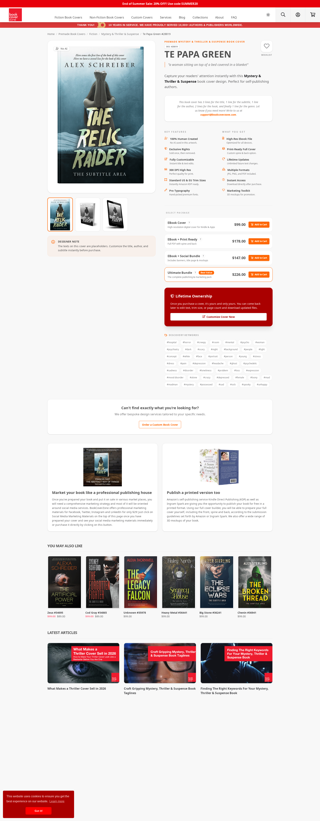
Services (165, 17)
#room (215, 342)
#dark (188, 349)
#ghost (233, 363)
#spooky (246, 384)
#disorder (188, 370)
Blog (182, 17)
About (219, 17)
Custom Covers (142, 17)
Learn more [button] (56, 801)
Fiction (93, 34)
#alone (193, 377)
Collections (200, 17)
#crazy (206, 377)
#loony (253, 377)
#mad (267, 377)
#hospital (171, 342)
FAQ (234, 17)
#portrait (213, 356)
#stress (257, 356)
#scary (201, 349)
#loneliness (205, 370)
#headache (218, 363)
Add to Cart (261, 224)
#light (262, 349)
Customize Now (103, 117)
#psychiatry (173, 349)
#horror (187, 342)
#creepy (201, 342)
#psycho (244, 342)
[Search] (283, 14)
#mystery (189, 384)
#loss (237, 370)
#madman (172, 384)
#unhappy (262, 384)
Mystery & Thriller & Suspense (120, 34)
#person (228, 356)
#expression (252, 370)
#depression (199, 363)
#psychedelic (250, 363)
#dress (170, 363)
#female (239, 377)
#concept (171, 356)
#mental (229, 342)
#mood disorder (175, 377)
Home (51, 34)
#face (199, 356)
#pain (183, 363)
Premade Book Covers (72, 34)
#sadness (172, 370)
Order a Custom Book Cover (160, 424)
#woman (259, 342)
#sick (233, 384)
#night (214, 349)
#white (186, 356)
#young (243, 356)
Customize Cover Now (220, 317)
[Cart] (312, 14)
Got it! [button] (39, 810)
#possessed (206, 384)
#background (231, 349)
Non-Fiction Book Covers (107, 17)
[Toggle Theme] (268, 14)
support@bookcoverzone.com (218, 114)
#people (248, 349)
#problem (223, 370)
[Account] (297, 14)
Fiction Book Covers (68, 17)
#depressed (223, 377)
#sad (221, 384)
